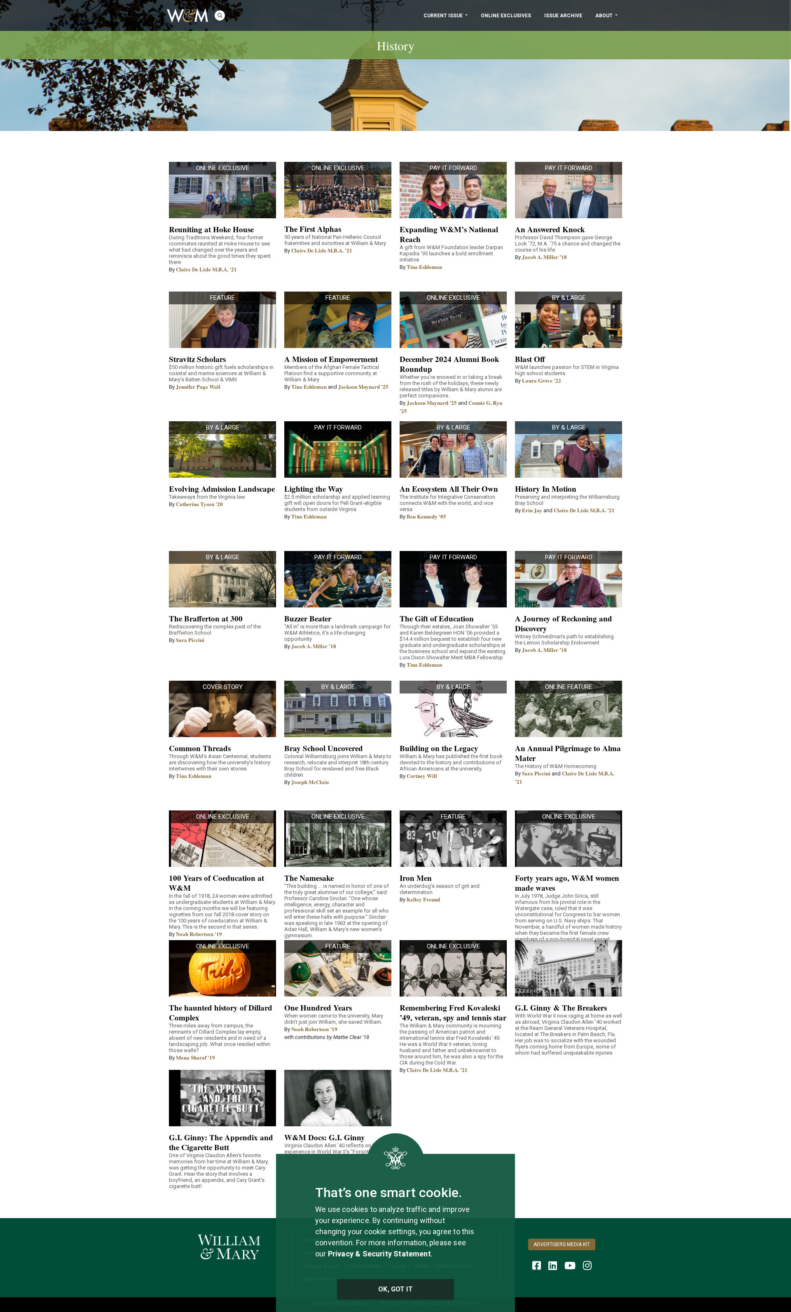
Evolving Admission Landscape (222, 488)
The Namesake (309, 877)
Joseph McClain (310, 782)
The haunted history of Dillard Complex (220, 1012)
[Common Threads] (222, 709)
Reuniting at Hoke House (211, 229)
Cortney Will (422, 776)
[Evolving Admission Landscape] (222, 449)
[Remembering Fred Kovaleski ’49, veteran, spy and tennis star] (453, 968)
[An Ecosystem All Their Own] (453, 449)
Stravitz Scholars (197, 358)
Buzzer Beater (307, 618)
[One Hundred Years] (337, 968)
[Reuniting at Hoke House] (222, 190)
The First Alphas (312, 228)
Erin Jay (532, 510)
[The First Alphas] (337, 190)
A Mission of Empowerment (331, 358)
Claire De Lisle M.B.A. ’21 (206, 269)
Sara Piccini (190, 640)
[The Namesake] (337, 838)
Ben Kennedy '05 (426, 516)
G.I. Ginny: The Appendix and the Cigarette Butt (221, 1142)
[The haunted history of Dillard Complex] (222, 968)
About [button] (604, 16)
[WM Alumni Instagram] (587, 1265)
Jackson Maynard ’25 (363, 386)
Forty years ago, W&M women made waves (567, 882)
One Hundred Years (318, 1007)
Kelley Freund (423, 899)
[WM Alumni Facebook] (536, 1265)
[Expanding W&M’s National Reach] (453, 190)
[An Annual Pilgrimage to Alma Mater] (568, 709)
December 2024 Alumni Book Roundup (449, 363)
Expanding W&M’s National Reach (449, 234)
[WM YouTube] (570, 1265)
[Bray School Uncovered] (337, 709)
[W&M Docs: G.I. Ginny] (337, 1098)
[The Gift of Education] (453, 579)
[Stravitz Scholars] (222, 320)
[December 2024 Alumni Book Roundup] (453, 320)
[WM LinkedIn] (552, 1265)
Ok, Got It (395, 1289)
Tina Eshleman (424, 267)
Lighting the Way (313, 488)
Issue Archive (563, 16)
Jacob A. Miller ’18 (544, 257)
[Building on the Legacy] (453, 709)
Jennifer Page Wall (198, 386)
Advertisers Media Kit (562, 1244)
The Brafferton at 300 (206, 618)
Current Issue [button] (444, 16)
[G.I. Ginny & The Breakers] (568, 968)
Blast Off (530, 358)
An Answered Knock (550, 229)
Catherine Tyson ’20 (199, 504)
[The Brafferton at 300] (222, 579)
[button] (220, 15)
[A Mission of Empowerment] (337, 320)
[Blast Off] (568, 320)
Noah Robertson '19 (199, 934)
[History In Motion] (568, 449)
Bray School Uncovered (323, 748)
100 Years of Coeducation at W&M (216, 882)
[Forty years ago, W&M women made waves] (568, 838)
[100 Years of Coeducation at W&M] (222, 838)
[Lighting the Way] (337, 449)
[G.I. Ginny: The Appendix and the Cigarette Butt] (222, 1098)
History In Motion (545, 488)
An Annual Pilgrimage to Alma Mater (568, 752)
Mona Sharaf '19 (195, 1057)
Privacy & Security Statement (379, 1253)
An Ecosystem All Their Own (449, 488)
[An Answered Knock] (568, 190)
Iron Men (416, 877)
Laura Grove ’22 (541, 380)
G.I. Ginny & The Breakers (561, 1007)
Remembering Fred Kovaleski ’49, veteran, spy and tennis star (453, 1012)
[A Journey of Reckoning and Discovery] (568, 579)
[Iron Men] (453, 838)
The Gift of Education (437, 618)
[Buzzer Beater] (337, 579)
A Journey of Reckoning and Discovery (563, 623)
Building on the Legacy (439, 748)
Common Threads (200, 748)
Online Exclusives (506, 16)
